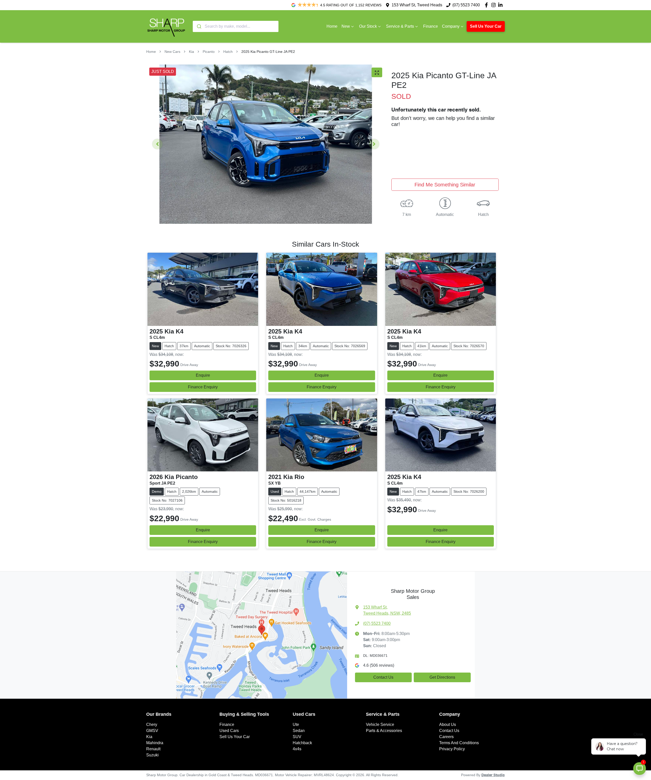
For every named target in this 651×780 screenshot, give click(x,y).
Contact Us (383, 677)
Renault (153, 749)
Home (332, 26)
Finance (430, 26)
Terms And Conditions (459, 743)
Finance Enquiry (203, 387)
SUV (297, 737)
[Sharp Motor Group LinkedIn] (501, 5)
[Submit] (199, 26)
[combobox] (235, 26)
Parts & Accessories (384, 730)
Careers (446, 737)
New (346, 26)
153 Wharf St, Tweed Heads (417, 5)
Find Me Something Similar (445, 184)
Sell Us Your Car (485, 26)
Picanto (209, 52)
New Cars (172, 52)
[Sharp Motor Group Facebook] (487, 5)
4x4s (297, 749)
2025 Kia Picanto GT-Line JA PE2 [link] (268, 52)
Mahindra (154, 743)
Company (451, 26)
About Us (447, 724)
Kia (191, 52)
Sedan (299, 730)
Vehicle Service (380, 724)
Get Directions (442, 677)
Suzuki (152, 755)
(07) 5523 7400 (466, 5)
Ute (296, 724)
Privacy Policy (452, 749)
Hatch (228, 52)
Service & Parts (400, 26)
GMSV (152, 730)
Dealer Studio (493, 775)
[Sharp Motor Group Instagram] (494, 5)
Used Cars (229, 730)
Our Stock (368, 26)
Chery (151, 724)
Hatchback (302, 743)
